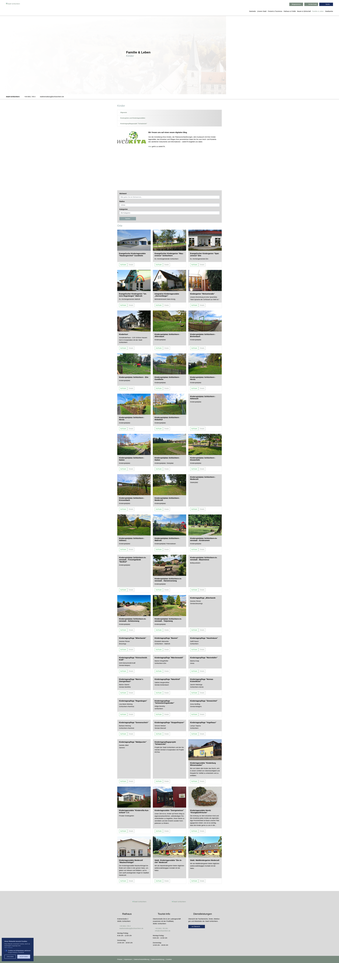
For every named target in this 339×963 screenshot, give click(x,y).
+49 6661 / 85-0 (29, 97)
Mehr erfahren (8, 947)
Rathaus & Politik (290, 11)
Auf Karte (123, 264)
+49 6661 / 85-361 (161, 928)
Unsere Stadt (261, 11)
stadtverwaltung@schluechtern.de (52, 97)
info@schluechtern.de (162, 931)
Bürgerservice (296, 4)
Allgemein (123, 112)
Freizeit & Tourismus (275, 11)
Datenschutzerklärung (141, 959)
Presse (119, 959)
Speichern (10, 956)
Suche (327, 4)
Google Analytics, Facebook (19, 951)
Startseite (252, 11)
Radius (122, 201)
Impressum (128, 959)
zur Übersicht (196, 926)
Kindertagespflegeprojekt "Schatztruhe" (133, 123)
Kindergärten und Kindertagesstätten (132, 118)
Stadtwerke (329, 11)
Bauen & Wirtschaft (304, 11)
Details (131, 264)
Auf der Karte (312, 4)
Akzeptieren (24, 956)
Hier (149, 146)
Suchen (127, 218)
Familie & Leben (318, 11)
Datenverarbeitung (157, 959)
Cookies (169, 959)
